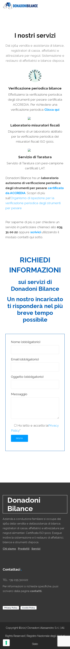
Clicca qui (51, 109)
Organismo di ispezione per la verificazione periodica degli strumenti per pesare (33, 203)
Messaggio (19, 394)
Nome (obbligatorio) (25, 342)
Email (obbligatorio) (25, 359)
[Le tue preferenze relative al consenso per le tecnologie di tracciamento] (6, 642)
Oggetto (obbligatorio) (27, 376)
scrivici (35, 232)
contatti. (36, 591)
